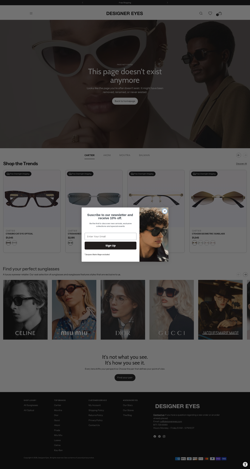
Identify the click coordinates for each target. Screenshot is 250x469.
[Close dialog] (164, 211)
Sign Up (110, 245)
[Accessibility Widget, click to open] (245, 464)
